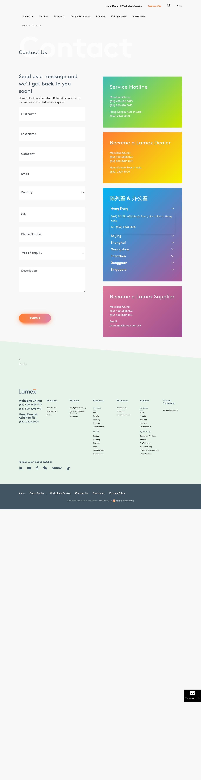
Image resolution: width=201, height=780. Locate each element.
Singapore (119, 269)
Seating (96, 436)
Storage (96, 443)
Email (23, 166)
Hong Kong (119, 208)
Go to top (23, 364)
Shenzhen (118, 256)
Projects (100, 17)
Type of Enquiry (29, 247)
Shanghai (118, 242)
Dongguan (119, 263)
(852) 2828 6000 (120, 116)
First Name (25, 106)
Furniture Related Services (77, 412)
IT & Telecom (145, 443)
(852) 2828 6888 (126, 227)
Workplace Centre (131, 6)
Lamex (25, 25)
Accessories (98, 454)
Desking (96, 439)
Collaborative (98, 427)
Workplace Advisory (78, 408)
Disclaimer (99, 493)
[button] (179, 6)
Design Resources (80, 17)
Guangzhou (120, 249)
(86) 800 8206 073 (121, 161)
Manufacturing (146, 447)
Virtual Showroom (170, 410)
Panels (95, 447)
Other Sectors (145, 454)
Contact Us (154, 6)
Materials (120, 411)
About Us (28, 17)
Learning (96, 423)
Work (95, 412)
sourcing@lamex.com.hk (125, 326)
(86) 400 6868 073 (121, 157)
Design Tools (122, 408)
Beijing (116, 236)
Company (25, 146)
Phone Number (27, 227)
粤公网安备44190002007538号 (125, 501)
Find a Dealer (112, 6)
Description (26, 267)
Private (96, 416)
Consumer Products (148, 436)
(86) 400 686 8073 (121, 101)
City (22, 207)
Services (43, 17)
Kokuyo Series (119, 17)
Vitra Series (139, 17)
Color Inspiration (123, 415)
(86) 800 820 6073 (121, 105)
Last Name (25, 126)
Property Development (149, 450)
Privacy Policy (117, 493)
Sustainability (51, 411)
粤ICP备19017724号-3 (105, 501)
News (48, 415)
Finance (143, 439)
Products (59, 17)
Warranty (74, 417)
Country (25, 186)
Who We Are (51, 408)
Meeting (96, 419)
